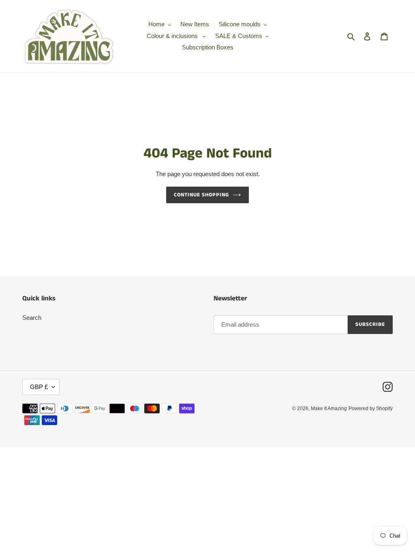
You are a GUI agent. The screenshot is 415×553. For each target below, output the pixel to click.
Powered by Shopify (371, 408)
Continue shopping (201, 195)
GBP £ (39, 386)
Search (31, 317)
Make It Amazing (329, 408)
